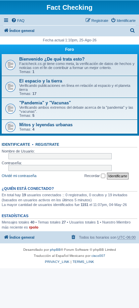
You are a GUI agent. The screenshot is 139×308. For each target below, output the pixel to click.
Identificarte (16, 144)
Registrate (47, 144)
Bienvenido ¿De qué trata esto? (52, 59)
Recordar (92, 176)
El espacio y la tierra (40, 80)
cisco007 (98, 256)
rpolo (33, 227)
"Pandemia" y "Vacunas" (45, 102)
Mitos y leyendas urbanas (46, 124)
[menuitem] (18, 20)
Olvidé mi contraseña (19, 176)
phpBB (55, 249)
